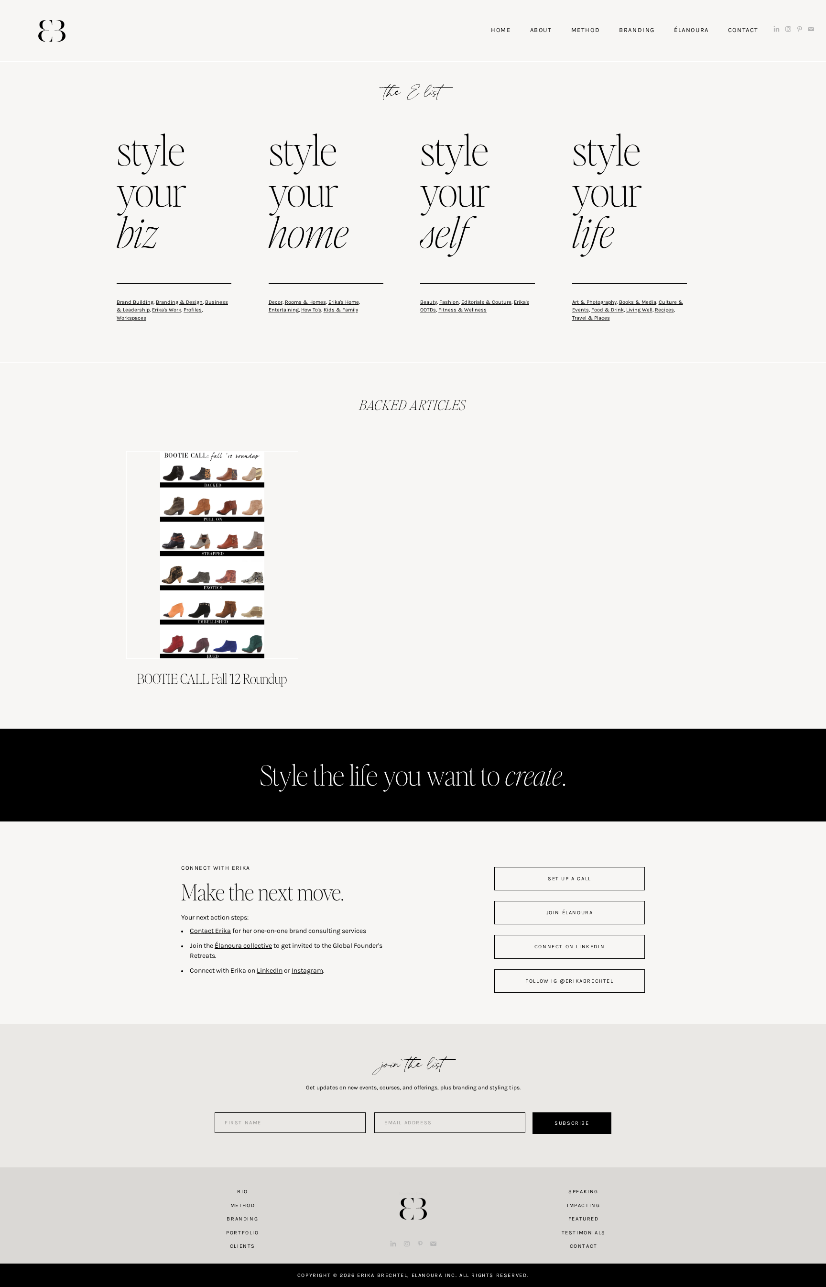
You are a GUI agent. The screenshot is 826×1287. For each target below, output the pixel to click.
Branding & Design (179, 302)
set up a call (569, 879)
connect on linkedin (569, 946)
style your (151, 193)
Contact (584, 1246)
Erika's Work (166, 310)
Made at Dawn (413, 1193)
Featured (583, 1219)
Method (242, 1205)
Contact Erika (210, 931)
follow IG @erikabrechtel (569, 981)
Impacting (583, 1205)
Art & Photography (594, 302)
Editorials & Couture (486, 302)
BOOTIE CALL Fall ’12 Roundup (212, 678)
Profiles (193, 310)
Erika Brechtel (51, 31)
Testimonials (584, 1233)
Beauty (428, 302)
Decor (276, 302)
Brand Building (135, 302)
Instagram (307, 970)
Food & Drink (607, 310)
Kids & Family (341, 310)
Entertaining (284, 310)
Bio (242, 1191)
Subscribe (571, 1123)
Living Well (639, 310)
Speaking (583, 1191)
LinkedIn (270, 970)
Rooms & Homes (305, 302)
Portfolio (242, 1233)
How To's (311, 310)
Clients (242, 1246)
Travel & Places (591, 318)
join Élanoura (569, 913)
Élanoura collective (243, 946)
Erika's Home (343, 302)
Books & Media (637, 302)
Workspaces (131, 318)
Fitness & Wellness (462, 310)
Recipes (664, 310)
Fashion (449, 302)
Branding (242, 1219)
